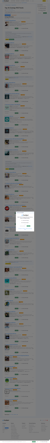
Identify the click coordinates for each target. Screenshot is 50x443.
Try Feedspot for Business (21, 228)
